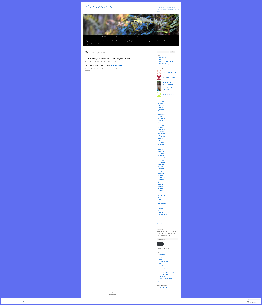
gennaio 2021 (161, 144)
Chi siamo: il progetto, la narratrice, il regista (142, 37)
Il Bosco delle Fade (162, 63)
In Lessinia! (160, 59)
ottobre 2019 (161, 160)
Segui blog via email (160, 229)
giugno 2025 (161, 103)
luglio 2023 (160, 120)
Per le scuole (109, 40)
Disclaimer (97, 44)
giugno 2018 (161, 181)
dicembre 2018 (161, 177)
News (159, 201)
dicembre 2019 (161, 157)
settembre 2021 (161, 136)
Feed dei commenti (162, 214)
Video (161, 270)
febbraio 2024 (161, 111)
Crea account (161, 208)
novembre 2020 (161, 147)
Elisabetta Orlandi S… (167, 88)
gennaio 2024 (161, 112)
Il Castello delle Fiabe (97, 7)
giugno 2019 (161, 166)
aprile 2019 (160, 170)
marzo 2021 (160, 140)
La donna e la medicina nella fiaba (165, 61)
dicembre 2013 (161, 190)
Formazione (118, 40)
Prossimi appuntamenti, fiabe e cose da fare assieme (107, 58)
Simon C (164, 72)
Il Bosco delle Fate (162, 57)
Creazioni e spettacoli (148, 40)
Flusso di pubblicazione (163, 212)
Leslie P (164, 77)
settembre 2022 (161, 133)
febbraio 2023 (161, 125)
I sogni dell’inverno (172, 72)
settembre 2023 (161, 118)
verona (141, 68)
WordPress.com (161, 216)
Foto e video (88, 44)
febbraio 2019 (161, 173)
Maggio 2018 (161, 182)
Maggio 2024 (161, 109)
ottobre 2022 (161, 131)
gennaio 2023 (161, 127)
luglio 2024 (160, 107)
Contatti (169, 40)
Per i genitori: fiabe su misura (132, 40)
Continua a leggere (117, 65)
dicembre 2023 (161, 114)
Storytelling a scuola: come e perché (94, 40)
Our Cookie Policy (33, 301)
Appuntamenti (160, 40)
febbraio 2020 (161, 153)
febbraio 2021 (161, 142)
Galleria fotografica (164, 268)
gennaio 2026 (161, 101)
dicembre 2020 (161, 146)
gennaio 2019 (161, 175)
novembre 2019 (161, 159)
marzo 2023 (161, 124)
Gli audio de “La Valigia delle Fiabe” (102, 37)
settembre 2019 (161, 162)
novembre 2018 (161, 179)
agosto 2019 (161, 164)
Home (87, 37)
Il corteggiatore (171, 94)
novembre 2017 (161, 186)
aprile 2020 (160, 149)
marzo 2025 (161, 105)
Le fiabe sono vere (161, 37)
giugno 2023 (161, 122)
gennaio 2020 (161, 155)
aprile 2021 (160, 138)
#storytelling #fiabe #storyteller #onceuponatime (120, 68)
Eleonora (165, 94)
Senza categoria (162, 203)
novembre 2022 (161, 129)
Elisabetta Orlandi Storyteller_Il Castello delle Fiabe (112, 61)
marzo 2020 (161, 151)
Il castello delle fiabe (160, 224)
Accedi (159, 210)
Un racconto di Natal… (168, 82)
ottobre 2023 (161, 116)
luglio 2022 (160, 135)
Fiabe (159, 197)
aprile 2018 (160, 184)
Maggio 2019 (161, 168)
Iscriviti (160, 244)
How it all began (171, 77)
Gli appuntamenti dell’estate (164, 65)
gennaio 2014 (161, 188)
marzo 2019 (160, 171)
